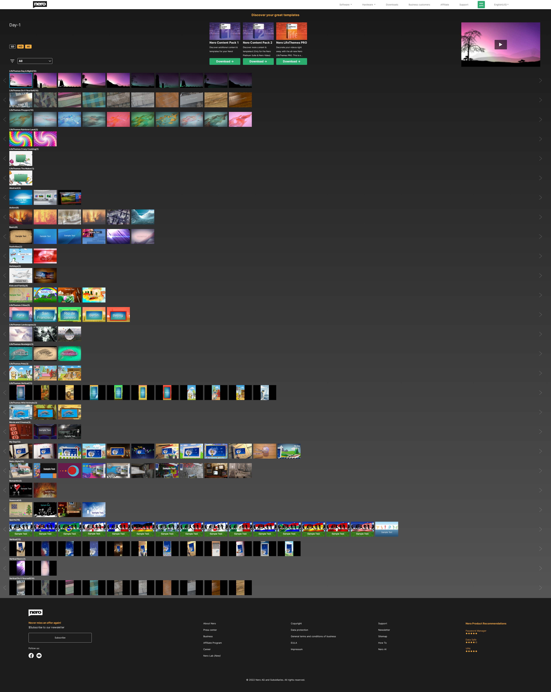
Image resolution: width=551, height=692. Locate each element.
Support (463, 4)
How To (382, 642)
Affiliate (445, 4)
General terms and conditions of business (313, 636)
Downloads (392, 4)
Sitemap (382, 636)
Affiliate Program (212, 642)
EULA (294, 642)
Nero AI (382, 649)
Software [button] (344, 4)
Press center (210, 629)
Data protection (299, 629)
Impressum (297, 649)
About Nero (209, 623)
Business (208, 636)
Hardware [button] (368, 4)
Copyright (296, 623)
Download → (225, 61)
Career (207, 649)
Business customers (419, 4)
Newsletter (384, 629)
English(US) (500, 4)
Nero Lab (212, 655)
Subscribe (60, 637)
